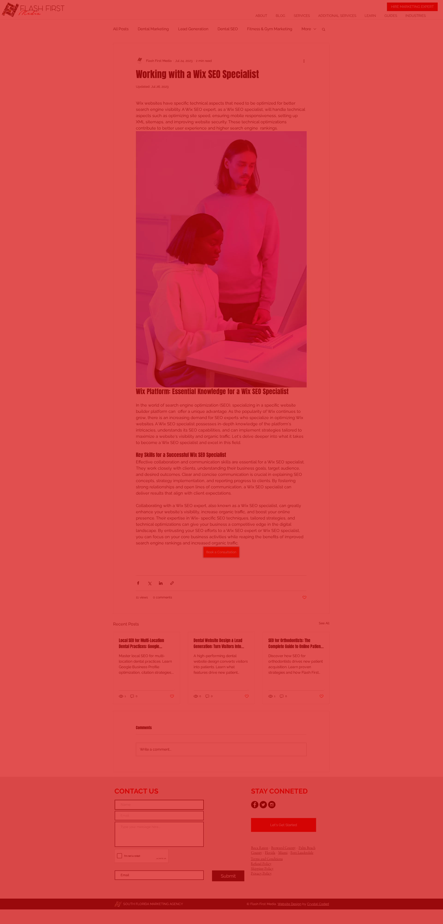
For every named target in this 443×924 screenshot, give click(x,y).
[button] (309, 402)
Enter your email (163, 472)
